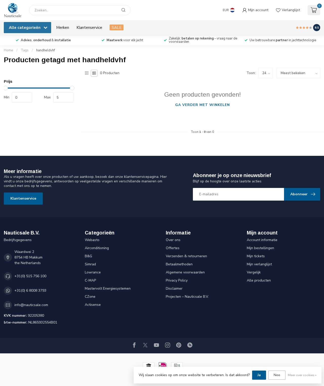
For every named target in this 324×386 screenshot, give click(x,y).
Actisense (93, 304)
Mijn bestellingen (260, 248)
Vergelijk (254, 272)
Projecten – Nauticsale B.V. (187, 296)
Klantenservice (89, 27)
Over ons (173, 240)
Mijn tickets (256, 256)
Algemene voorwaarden (185, 272)
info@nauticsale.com (31, 305)
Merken (62, 27)
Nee (277, 375)
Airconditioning (97, 248)
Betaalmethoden (179, 264)
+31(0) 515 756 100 (30, 276)
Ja (259, 375)
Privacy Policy (177, 280)
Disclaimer (174, 288)
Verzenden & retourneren (186, 256)
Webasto (92, 240)
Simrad (90, 264)
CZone (90, 296)
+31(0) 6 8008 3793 (30, 290)
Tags (25, 50)
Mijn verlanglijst (259, 264)
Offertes (172, 248)
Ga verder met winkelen (202, 104)
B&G (88, 256)
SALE (117, 27)
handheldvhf (45, 50)
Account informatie (262, 240)
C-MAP (90, 280)
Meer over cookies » (302, 375)
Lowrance (93, 272)
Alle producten (259, 280)
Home (8, 50)
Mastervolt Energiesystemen (108, 288)
